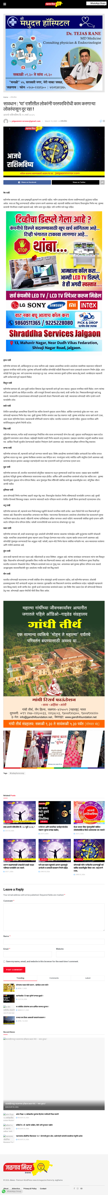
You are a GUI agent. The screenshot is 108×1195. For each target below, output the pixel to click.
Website (60, 949)
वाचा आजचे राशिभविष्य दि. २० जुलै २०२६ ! (19, 827)
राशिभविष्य (13, 97)
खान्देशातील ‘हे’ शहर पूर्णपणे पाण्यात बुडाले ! (29, 996)
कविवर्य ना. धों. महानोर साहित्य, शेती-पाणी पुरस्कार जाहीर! (34, 1125)
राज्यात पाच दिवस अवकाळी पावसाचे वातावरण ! (31, 1017)
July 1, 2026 (9, 871)
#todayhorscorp (17, 773)
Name (7, 936)
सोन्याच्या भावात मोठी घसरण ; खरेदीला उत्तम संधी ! (32, 985)
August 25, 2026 (12, 1107)
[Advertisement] (54, 784)
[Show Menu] (4, 4)
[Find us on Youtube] (81, 1188)
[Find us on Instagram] (77, 1188)
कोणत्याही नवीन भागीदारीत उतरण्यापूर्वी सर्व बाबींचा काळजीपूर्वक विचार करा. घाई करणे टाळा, (88, 868)
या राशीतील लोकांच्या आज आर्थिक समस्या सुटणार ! (32, 1007)
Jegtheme (59, 1180)
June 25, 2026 (80, 874)
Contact (43, 1189)
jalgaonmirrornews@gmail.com (26, 121)
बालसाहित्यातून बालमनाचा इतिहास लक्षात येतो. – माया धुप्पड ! (25, 1104)
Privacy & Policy (29, 1189)
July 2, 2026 (79, 833)
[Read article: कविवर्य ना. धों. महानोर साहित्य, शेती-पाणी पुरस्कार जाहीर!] (9, 1128)
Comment (8, 900)
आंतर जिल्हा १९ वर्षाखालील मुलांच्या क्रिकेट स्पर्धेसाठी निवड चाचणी (37, 1114)
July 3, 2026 (44, 833)
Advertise (16, 1189)
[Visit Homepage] (54, 4)
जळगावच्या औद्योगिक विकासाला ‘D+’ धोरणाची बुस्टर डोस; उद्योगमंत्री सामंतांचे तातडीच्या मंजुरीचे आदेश (49, 1136)
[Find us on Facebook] (74, 1188)
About (5, 1189)
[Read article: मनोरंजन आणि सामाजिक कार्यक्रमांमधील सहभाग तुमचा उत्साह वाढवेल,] (55, 812)
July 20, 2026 (9, 831)
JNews (12, 1180)
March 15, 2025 (51, 121)
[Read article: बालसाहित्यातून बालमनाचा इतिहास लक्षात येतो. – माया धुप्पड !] (54, 1074)
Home (5, 97)
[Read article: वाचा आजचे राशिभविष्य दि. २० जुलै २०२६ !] (19, 812)
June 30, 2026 (45, 871)
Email (6, 949)
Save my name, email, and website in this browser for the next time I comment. (42, 961)
